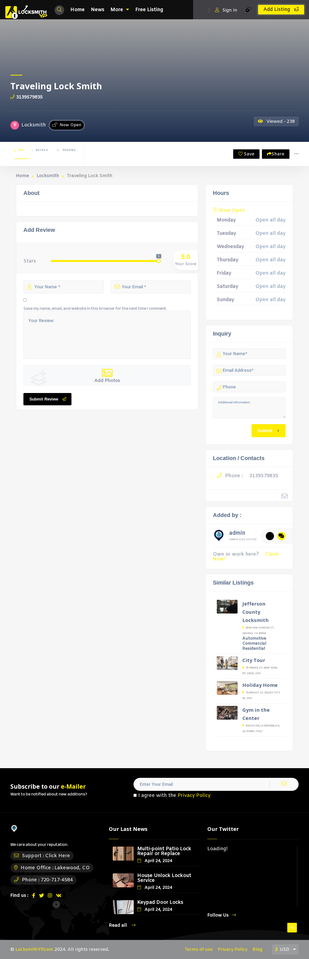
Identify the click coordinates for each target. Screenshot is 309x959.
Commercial (254, 643)
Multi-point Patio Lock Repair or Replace (164, 851)
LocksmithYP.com (34, 949)
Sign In (229, 10)
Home (77, 10)
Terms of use (199, 949)
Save (248, 154)
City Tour (253, 660)
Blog (257, 949)
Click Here (57, 856)
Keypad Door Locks (160, 902)
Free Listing (149, 10)
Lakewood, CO (72, 868)
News (97, 10)
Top (21, 150)
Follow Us (218, 915)
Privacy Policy (194, 795)
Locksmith (48, 176)
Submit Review (43, 399)
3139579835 (29, 97)
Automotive (254, 638)
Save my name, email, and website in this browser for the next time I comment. (95, 308)
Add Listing (277, 9)
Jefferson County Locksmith (255, 611)
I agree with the (174, 795)
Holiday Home (260, 685)
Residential (253, 648)
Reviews (69, 150)
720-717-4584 (57, 880)
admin (237, 534)
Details (42, 150)
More (117, 10)
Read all (118, 925)
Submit (265, 430)
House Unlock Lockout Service (164, 878)
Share (277, 154)
